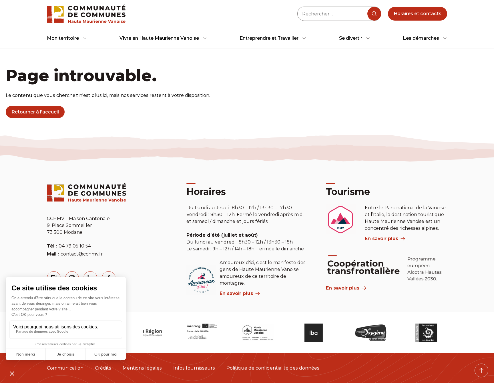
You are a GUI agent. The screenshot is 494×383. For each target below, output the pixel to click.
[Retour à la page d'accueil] (86, 14)
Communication (65, 368)
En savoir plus (236, 293)
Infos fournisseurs (194, 368)
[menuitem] (67, 38)
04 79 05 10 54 (75, 246)
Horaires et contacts (417, 13)
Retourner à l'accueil (35, 112)
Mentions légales (142, 368)
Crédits (103, 368)
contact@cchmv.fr (82, 254)
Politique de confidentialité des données (272, 368)
